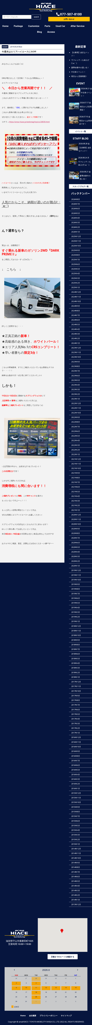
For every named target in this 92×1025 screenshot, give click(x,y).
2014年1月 (75, 899)
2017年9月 (75, 695)
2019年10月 (76, 579)
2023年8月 (75, 366)
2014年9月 (75, 862)
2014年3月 (75, 890)
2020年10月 (76, 524)
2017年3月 (75, 723)
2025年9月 (75, 250)
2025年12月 (76, 236)
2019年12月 (76, 570)
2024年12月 (76, 292)
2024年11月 (76, 297)
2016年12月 (76, 737)
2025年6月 (75, 264)
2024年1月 (75, 343)
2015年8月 (75, 811)
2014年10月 (76, 858)
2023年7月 (75, 371)
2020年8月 (75, 533)
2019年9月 (75, 584)
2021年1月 (75, 510)
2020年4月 (75, 552)
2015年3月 (75, 835)
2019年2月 (75, 617)
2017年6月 (75, 709)
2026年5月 (75, 213)
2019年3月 (75, 612)
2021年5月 (75, 491)
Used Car (60, 26)
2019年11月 (76, 575)
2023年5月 (75, 380)
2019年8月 (75, 589)
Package (18, 26)
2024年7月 (75, 315)
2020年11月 (76, 519)
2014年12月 (76, 848)
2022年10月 (76, 412)
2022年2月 (75, 450)
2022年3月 (75, 445)
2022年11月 (76, 408)
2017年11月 (76, 686)
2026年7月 (75, 204)
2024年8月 (75, 310)
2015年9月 (75, 807)
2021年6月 (75, 487)
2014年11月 (76, 853)
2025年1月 (75, 287)
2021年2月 (75, 505)
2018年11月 (76, 630)
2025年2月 (75, 283)
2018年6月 (75, 654)
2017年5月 (75, 714)
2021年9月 (75, 473)
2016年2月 (75, 784)
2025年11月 (76, 241)
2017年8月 (75, 700)
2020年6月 (75, 542)
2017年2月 (75, 728)
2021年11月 (76, 463)
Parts (47, 26)
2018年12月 (76, 626)
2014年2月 (75, 895)
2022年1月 (75, 454)
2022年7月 (75, 426)
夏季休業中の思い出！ (80, 67)
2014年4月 (75, 886)
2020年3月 (75, 556)
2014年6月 (75, 876)
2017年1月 (75, 733)
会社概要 (32, 1015)
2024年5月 (75, 324)
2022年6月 (75, 431)
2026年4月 (75, 218)
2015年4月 (75, 830)
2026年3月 (75, 222)
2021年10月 (76, 468)
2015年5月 (75, 825)
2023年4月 (75, 385)
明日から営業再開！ (79, 76)
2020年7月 (75, 538)
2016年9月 (75, 751)
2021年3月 (75, 501)
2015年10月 (76, 802)
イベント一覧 (80, 131)
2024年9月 (75, 306)
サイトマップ (66, 1015)
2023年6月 (75, 375)
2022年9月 (75, 417)
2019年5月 (75, 603)
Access (51, 32)
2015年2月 (75, 839)
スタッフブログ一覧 (80, 186)
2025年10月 (76, 246)
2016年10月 (76, 746)
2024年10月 (76, 301)
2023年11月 (76, 352)
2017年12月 (76, 681)
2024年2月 (75, 338)
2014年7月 (75, 872)
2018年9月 (75, 640)
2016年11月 (76, 742)
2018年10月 (76, 635)
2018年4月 (75, 663)
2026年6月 (75, 208)
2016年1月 (75, 788)
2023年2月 (75, 394)
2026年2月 (75, 227)
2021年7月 (75, 482)
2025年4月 (75, 273)
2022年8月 (75, 422)
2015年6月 (75, 821)
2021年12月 (76, 459)
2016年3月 (75, 779)
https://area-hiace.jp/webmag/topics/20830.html (29, 122)
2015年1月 (75, 844)
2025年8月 (75, 255)
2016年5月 (75, 770)
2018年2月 (75, 672)
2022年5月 (75, 436)
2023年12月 (76, 348)
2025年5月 (75, 269)
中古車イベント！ (78, 72)
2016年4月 (75, 774)
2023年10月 (76, 357)
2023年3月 (75, 389)
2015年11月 (76, 797)
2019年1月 (75, 621)
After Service (77, 26)
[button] (69, 14)
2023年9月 (75, 361)
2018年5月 (75, 658)
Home (5, 26)
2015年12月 (76, 793)
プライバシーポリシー (49, 1015)
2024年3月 (75, 334)
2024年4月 (75, 329)
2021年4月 (75, 496)
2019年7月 (75, 593)
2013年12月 (76, 904)
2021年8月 (75, 477)
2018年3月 (75, 668)
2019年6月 (75, 598)
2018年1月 (75, 677)
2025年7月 (75, 259)
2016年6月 (75, 765)
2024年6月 (75, 320)
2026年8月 (75, 199)
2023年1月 (75, 399)
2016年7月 (75, 760)
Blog (39, 32)
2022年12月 (76, 403)
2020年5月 (75, 547)
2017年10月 (76, 691)
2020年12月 (76, 515)
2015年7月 (75, 816)
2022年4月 (75, 440)
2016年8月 (75, 756)
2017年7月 (75, 705)
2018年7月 (75, 649)
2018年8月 (75, 644)
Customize (33, 26)
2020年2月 (75, 561)
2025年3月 (75, 278)
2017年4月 (75, 719)
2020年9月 (75, 528)
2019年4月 (75, 607)
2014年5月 (75, 881)
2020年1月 (75, 566)
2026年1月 (75, 232)
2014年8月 (75, 867)
